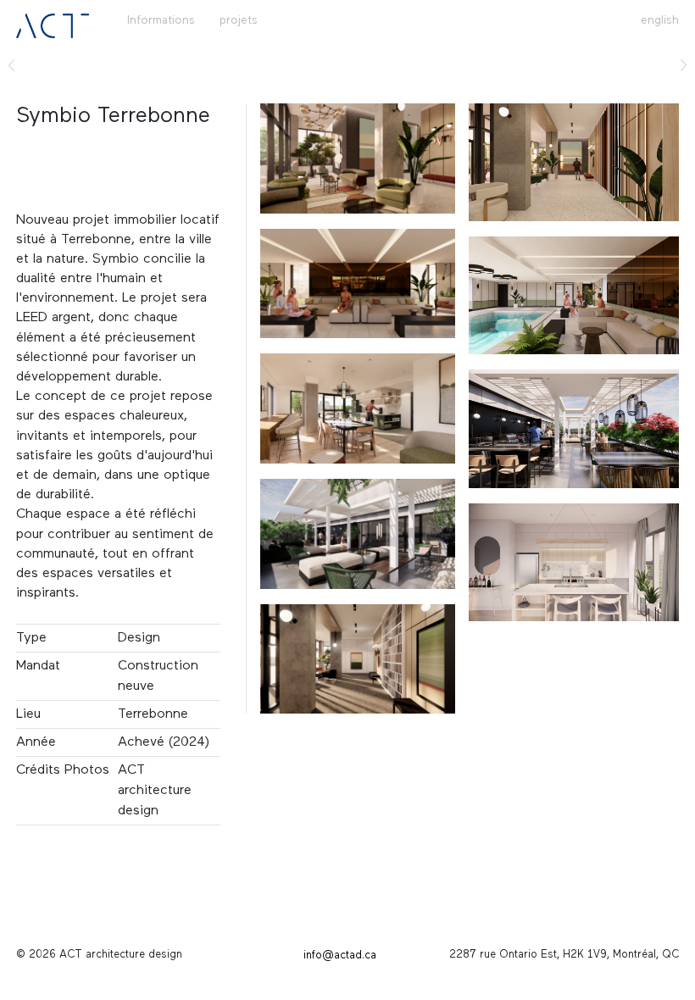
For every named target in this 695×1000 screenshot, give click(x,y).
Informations (161, 20)
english (660, 20)
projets (239, 20)
